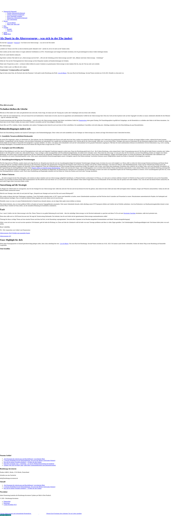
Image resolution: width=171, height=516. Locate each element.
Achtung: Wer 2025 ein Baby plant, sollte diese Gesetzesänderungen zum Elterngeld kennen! (30, 465)
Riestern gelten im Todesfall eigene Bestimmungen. (46, 168)
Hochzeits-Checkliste (130, 213)
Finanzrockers (83, 120)
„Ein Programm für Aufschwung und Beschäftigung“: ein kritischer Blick (24, 459)
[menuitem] (87, 15)
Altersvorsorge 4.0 (5, 236)
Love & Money (62, 73)
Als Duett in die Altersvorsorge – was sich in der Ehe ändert (36, 38)
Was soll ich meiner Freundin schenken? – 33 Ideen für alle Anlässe (23, 462)
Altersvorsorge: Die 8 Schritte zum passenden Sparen (15, 233)
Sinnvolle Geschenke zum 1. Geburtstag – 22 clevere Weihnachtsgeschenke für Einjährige (29, 463)
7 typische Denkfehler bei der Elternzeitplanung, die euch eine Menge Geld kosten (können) (29, 460)
